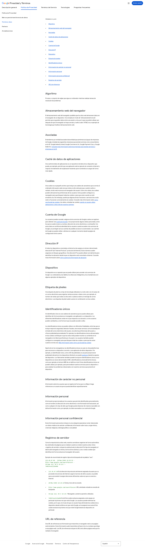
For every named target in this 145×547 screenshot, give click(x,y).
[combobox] (111, 543)
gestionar (85, 355)
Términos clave (7, 22)
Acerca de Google (38, 544)
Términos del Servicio (49, 7)
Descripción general (9, 7)
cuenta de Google (61, 222)
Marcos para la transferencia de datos (15, 17)
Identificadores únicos (55, 63)
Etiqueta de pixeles (54, 58)
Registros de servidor (55, 80)
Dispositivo (52, 54)
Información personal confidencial (59, 76)
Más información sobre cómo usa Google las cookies (75, 343)
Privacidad (49, 544)
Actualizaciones (7, 31)
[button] (129, 3)
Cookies (51, 41)
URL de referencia (54, 84)
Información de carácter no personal (60, 67)
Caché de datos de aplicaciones (58, 37)
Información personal (55, 71)
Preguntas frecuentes (82, 7)
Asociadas (52, 32)
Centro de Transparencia (71, 544)
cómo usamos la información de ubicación (73, 257)
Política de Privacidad (29, 7)
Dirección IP (52, 50)
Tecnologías (65, 7)
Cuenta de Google (54, 45)
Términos (58, 544)
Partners (5, 26)
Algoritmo (52, 24)
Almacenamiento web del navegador (60, 28)
